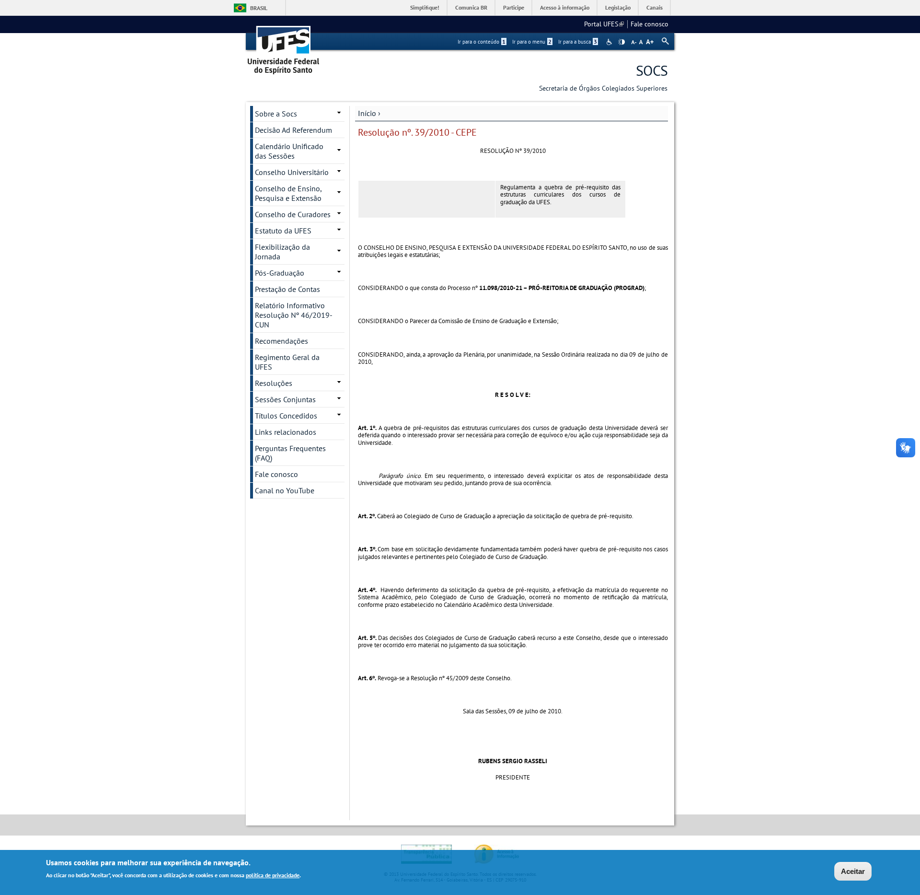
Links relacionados (285, 432)
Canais (654, 7)
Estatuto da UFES (283, 230)
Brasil (258, 8)
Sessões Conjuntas (285, 399)
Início (367, 113)
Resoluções (273, 383)
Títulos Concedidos (286, 415)
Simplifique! (424, 7)
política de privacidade (272, 875)
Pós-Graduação (279, 273)
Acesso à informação (564, 7)
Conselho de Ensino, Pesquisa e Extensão (288, 193)
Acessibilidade (610, 42)
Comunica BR (471, 7)
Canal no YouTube (284, 490)
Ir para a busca (577, 41)
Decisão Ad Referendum (293, 130)
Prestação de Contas (287, 289)
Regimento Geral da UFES (287, 362)
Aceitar (853, 871)
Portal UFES (604, 24)
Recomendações (281, 341)
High (621, 42)
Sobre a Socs (276, 113)
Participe (513, 7)
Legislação (618, 7)
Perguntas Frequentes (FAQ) (290, 453)
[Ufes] (284, 47)
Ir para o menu (532, 41)
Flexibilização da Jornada (282, 251)
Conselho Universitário (292, 172)
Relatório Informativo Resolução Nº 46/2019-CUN (294, 315)
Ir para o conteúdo (482, 41)
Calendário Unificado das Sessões (289, 151)
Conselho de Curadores (293, 214)
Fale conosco (649, 24)
